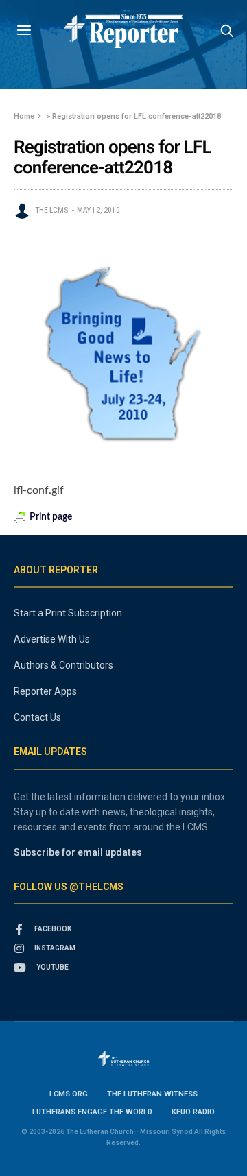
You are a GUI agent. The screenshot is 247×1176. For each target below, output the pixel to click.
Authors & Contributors (63, 665)
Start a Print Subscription (68, 613)
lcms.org (68, 1094)
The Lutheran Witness (152, 1094)
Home (24, 116)
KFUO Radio (193, 1111)
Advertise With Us (52, 639)
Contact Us (37, 717)
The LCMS (52, 210)
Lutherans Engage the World (92, 1111)
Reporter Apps (45, 691)
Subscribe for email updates (78, 852)
